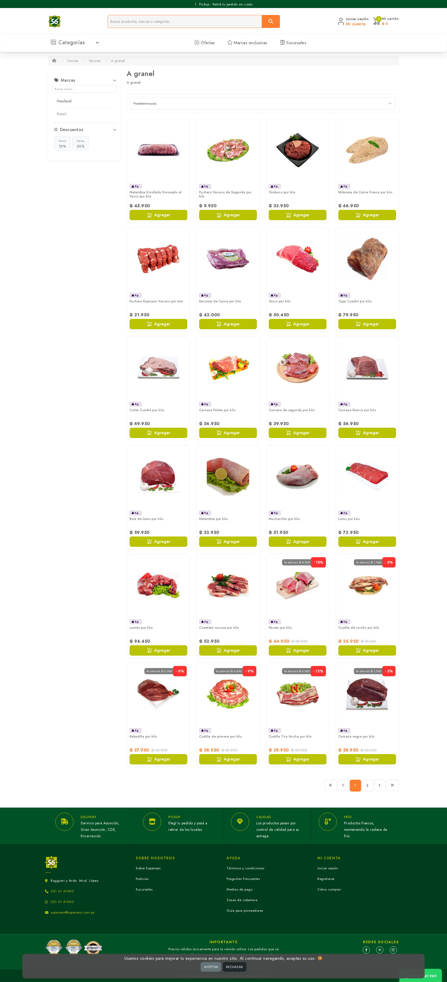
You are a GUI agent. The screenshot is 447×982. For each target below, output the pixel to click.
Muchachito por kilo (284, 518)
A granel (118, 60)
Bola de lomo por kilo (146, 518)
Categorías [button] (72, 42)
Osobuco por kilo (282, 192)
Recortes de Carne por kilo (220, 301)
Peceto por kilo (280, 627)
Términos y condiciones (245, 868)
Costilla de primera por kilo (220, 736)
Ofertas (207, 43)
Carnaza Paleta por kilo (217, 410)
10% (62, 144)
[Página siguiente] (379, 785)
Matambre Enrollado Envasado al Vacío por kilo (156, 194)
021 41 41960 (62, 891)
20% (80, 144)
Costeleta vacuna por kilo (219, 627)
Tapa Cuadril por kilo (355, 301)
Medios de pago (239, 889)
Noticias (142, 878)
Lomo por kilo (349, 518)
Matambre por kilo (213, 518)
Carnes (72, 60)
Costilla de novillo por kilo (358, 627)
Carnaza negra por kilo (356, 736)
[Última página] (392, 785)
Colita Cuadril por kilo (147, 410)
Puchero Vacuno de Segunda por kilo (225, 194)
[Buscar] (271, 21)
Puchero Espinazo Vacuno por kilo (156, 301)
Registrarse (325, 878)
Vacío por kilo (279, 301)
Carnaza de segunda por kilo (292, 410)
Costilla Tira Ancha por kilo (290, 736)
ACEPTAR (211, 966)
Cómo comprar (329, 889)
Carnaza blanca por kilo (357, 410)
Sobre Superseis (148, 868)
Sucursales (296, 43)
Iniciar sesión (327, 868)
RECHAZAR (234, 966)
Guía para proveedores (245, 910)
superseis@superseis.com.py (72, 912)
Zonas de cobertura (242, 899)
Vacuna (95, 60)
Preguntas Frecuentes (243, 878)
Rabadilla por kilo (143, 736)
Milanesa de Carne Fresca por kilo (365, 192)
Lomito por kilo (141, 627)
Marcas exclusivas (250, 43)
